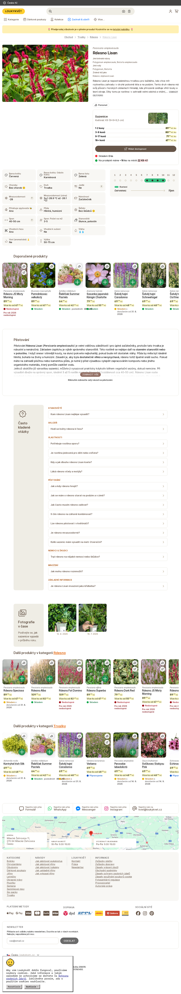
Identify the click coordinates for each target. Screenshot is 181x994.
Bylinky (11, 861)
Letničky (11, 876)
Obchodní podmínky (106, 870)
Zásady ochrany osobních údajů (112, 873)
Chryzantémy (14, 864)
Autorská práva (103, 886)
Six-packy (12, 892)
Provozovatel (102, 882)
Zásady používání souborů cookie (113, 876)
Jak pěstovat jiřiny (45, 864)
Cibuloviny (12, 867)
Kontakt (76, 861)
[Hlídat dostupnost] (23, 272)
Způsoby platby (103, 861)
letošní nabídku (121, 29)
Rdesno (94, 37)
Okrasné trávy (14, 879)
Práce (75, 864)
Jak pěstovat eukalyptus (48, 861)
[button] (121, 160)
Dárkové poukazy (16, 870)
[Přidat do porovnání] (23, 266)
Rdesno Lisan (110, 37)
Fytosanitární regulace (107, 879)
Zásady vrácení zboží (106, 867)
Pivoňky (11, 882)
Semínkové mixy (15, 889)
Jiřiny (10, 873)
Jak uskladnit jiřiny (45, 870)
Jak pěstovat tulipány (47, 867)
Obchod (68, 37)
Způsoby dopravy (104, 864)
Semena (11, 886)
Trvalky (81, 37)
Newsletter (78, 867)
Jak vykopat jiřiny (44, 873)
